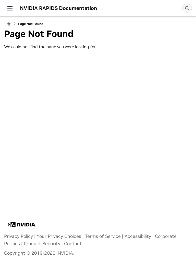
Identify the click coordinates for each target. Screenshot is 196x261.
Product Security (42, 243)
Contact (73, 243)
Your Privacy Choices (59, 236)
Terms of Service (103, 236)
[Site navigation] (10, 8)
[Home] (9, 24)
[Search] (187, 8)
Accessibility (138, 236)
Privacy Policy (18, 236)
